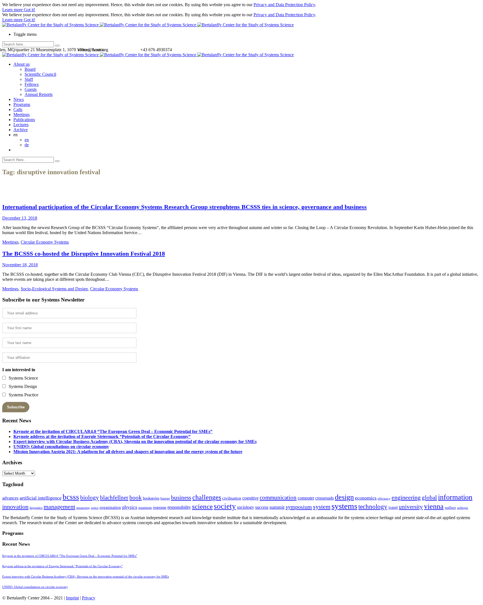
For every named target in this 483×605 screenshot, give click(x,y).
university (411, 506)
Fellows (32, 84)
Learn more (13, 9)
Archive (20, 129)
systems (344, 506)
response (159, 507)
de (27, 144)
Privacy (88, 597)
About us (21, 64)
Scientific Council (40, 74)
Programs (21, 104)
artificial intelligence (40, 498)
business (181, 497)
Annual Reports (39, 94)
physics (129, 507)
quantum (145, 508)
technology (372, 506)
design (344, 497)
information (455, 497)
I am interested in (18, 369)
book (135, 497)
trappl (393, 507)
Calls (17, 109)
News (18, 99)
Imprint (72, 597)
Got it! (29, 9)
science (202, 506)
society (225, 506)
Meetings (21, 114)
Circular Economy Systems (45, 242)
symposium (299, 507)
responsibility (179, 507)
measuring (83, 507)
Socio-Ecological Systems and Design (54, 288)
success (261, 507)
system (321, 506)
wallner (450, 508)
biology (89, 497)
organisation (110, 507)
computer (306, 498)
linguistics (36, 507)
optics (94, 507)
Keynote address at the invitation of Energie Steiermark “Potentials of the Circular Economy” (102, 436)
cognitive (250, 498)
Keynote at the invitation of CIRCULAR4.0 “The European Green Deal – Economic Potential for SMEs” (112, 431)
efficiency (384, 498)
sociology (245, 507)
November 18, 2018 (20, 264)
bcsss (71, 497)
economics (366, 498)
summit (277, 507)
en (27, 139)
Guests (31, 89)
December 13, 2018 (19, 218)
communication (278, 497)
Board (30, 69)
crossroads (324, 498)
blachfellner (114, 497)
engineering (406, 497)
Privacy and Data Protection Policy (284, 4)
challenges (206, 497)
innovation (15, 506)
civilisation (231, 498)
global (429, 497)
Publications (24, 119)
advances (10, 498)
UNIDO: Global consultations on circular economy (61, 446)
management (59, 506)
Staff (29, 79)
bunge (165, 498)
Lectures (21, 124)
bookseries (151, 498)
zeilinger (462, 507)
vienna (434, 506)
